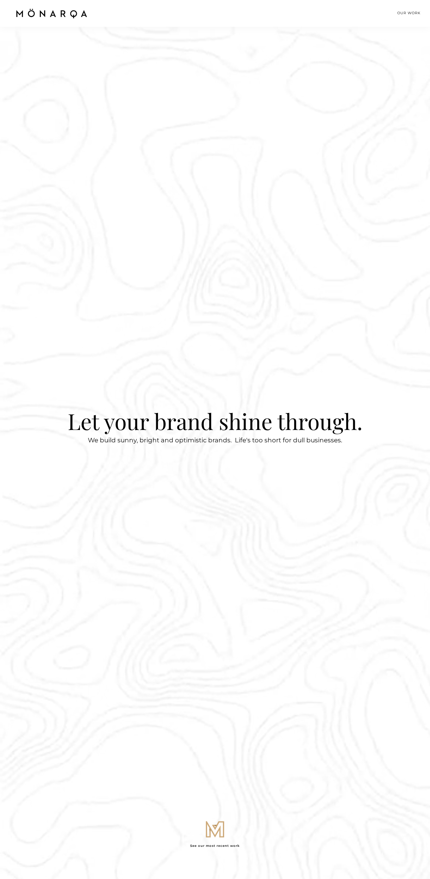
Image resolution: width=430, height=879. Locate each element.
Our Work (409, 13)
